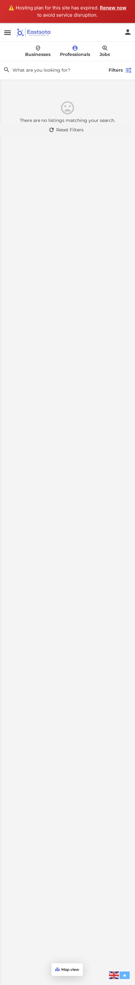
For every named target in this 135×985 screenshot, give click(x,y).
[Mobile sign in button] (128, 32)
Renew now (113, 8)
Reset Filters (70, 130)
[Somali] (125, 975)
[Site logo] (34, 32)
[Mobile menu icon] (7, 32)
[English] (114, 975)
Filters (116, 70)
